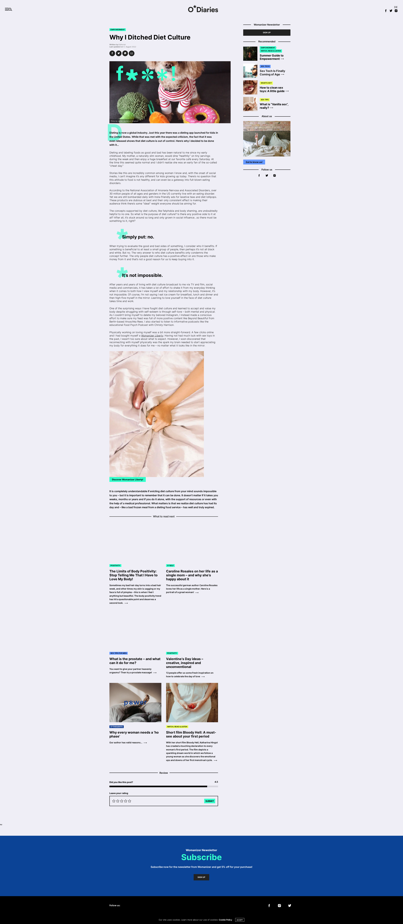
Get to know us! (254, 162)
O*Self (170, 565)
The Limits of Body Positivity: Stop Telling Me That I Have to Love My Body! (133, 575)
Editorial (122, 44)
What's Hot (266, 83)
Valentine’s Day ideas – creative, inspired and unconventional (184, 663)
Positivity (115, 565)
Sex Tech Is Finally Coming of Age (272, 72)
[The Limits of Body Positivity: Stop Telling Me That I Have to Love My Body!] (135, 541)
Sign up (267, 32)
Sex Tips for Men (119, 653)
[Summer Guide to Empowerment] (251, 54)
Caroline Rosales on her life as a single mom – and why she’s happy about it (192, 575)
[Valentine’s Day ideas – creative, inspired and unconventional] (192, 629)
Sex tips (265, 100)
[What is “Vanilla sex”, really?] (251, 104)
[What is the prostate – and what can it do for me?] (135, 629)
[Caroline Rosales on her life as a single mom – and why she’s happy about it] (192, 541)
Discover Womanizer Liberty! (127, 479)
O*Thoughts (117, 727)
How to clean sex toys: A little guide (272, 89)
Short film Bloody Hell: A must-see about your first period (191, 734)
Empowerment (118, 29)
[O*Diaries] (201, 9)
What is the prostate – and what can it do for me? (134, 661)
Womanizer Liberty (152, 335)
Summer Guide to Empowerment (272, 57)
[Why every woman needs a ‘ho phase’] (135, 702)
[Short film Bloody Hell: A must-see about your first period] (192, 702)
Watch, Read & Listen (177, 727)
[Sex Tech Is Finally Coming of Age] (251, 71)
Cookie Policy (225, 919)
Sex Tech (265, 66)
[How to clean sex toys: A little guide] (251, 87)
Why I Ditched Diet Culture (149, 37)
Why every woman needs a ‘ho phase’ (134, 734)
